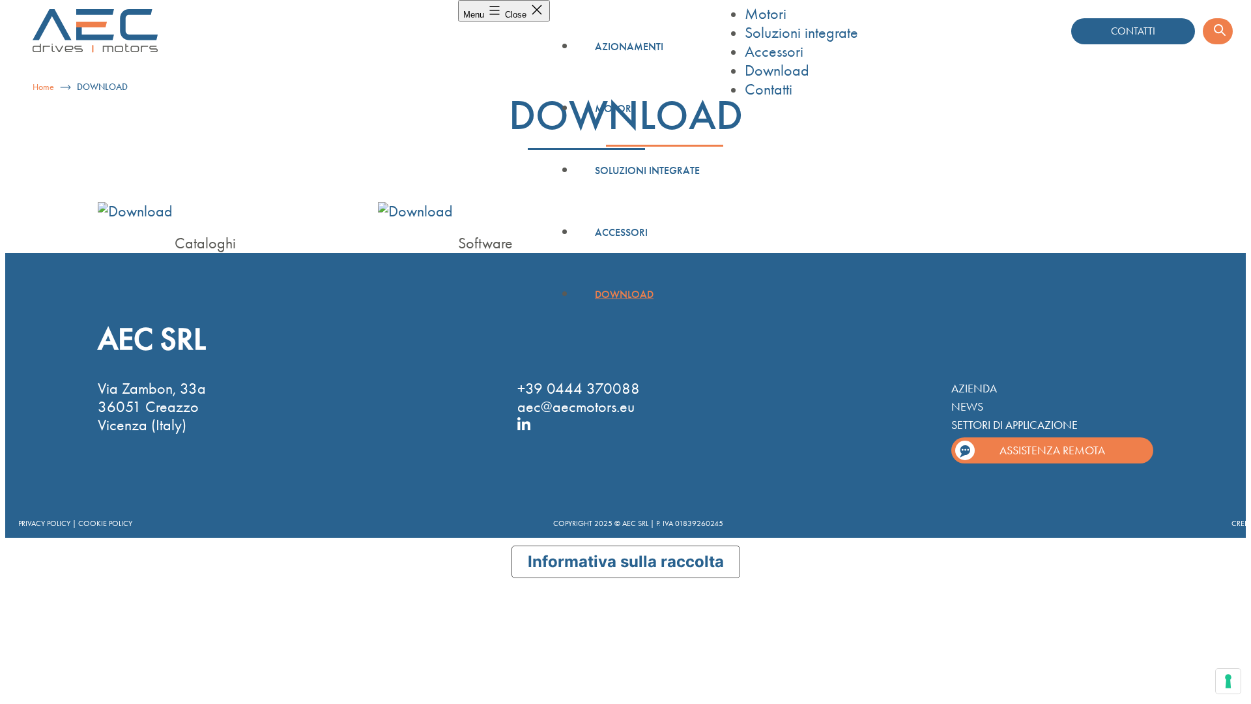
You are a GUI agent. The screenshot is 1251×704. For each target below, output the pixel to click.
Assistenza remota (1052, 450)
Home (43, 87)
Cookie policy (105, 523)
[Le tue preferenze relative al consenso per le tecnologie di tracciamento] (1228, 681)
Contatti (768, 89)
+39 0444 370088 (578, 388)
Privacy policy (44, 523)
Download (624, 294)
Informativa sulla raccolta (626, 561)
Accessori (621, 232)
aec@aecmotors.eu (576, 407)
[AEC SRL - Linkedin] (523, 423)
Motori (614, 108)
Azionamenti (629, 46)
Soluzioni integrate (647, 170)
